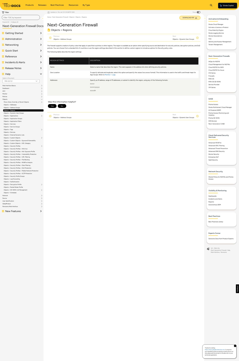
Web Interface (215, 252)
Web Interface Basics (9, 85)
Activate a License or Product (218, 27)
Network (5, 195)
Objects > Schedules (10, 192)
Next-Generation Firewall (60, 17)
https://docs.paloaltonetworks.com (215, 349)
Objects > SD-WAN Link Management (15, 190)
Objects (4, 99)
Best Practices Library (216, 222)
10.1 (212, 248)
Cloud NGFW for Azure (216, 70)
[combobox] (21, 17)
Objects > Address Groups (12, 107)
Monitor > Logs (110, 75)
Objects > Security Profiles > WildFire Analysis (18, 162)
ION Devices (213, 121)
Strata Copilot (228, 5)
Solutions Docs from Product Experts (221, 239)
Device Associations (215, 36)
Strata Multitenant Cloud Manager (220, 107)
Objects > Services (10, 124)
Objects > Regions (9, 110)
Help (228, 250)
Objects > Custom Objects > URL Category (17, 143)
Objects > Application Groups (13, 118)
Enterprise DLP (214, 157)
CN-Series (212, 73)
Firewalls (211, 76)
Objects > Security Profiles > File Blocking (17, 160)
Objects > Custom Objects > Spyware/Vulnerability (20, 140)
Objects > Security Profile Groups (14, 176)
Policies (4, 96)
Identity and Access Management (220, 42)
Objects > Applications (11, 116)
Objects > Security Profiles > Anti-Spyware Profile (19, 151)
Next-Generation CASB (216, 124)
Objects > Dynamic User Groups (14, 113)
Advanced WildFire (215, 143)
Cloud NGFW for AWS (216, 67)
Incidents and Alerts (215, 199)
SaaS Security (213, 160)
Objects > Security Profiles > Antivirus (15, 149)
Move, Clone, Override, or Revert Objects (16, 102)
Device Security (214, 154)
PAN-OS (211, 79)
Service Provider (214, 84)
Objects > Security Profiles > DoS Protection (17, 168)
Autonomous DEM (215, 205)
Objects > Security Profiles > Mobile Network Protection (21, 171)
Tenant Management (216, 44)
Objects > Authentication (11, 182)
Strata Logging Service (216, 33)
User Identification (8, 201)
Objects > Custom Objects (12, 138)
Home (49, 17)
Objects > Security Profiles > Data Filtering (17, 165)
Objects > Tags (8, 129)
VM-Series (212, 87)
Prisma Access (213, 104)
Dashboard (5, 88)
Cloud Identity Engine (216, 30)
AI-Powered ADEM (215, 110)
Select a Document (8, 78)
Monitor (4, 94)
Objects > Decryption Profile (12, 184)
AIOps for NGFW (214, 61)
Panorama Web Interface (10, 206)
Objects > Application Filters (12, 121)
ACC (3, 91)
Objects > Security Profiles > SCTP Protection (18, 173)
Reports (211, 202)
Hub (210, 39)
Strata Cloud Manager (216, 24)
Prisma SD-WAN (214, 118)
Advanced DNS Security (217, 151)
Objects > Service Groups (12, 127)
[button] (237, 288)
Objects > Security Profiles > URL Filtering (17, 157)
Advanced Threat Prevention (218, 148)
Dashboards (212, 196)
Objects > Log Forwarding (12, 179)
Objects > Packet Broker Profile (13, 187)
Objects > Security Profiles (12, 146)
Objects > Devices (9, 132)
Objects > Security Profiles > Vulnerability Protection (20, 154)
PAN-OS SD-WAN (215, 82)
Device (4, 198)
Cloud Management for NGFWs (219, 64)
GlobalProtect (6, 204)
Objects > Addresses (10, 105)
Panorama (224, 252)
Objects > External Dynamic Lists (14, 135)
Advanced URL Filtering (216, 145)
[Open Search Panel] (211, 5)
